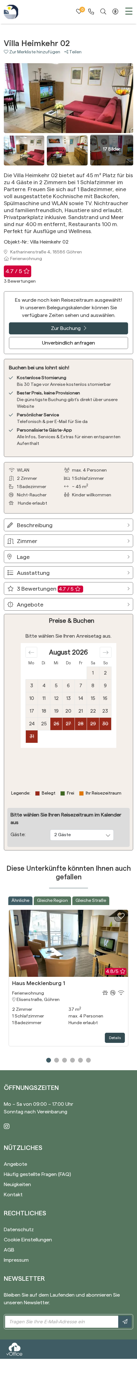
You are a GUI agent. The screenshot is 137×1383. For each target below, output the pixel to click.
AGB (9, 1249)
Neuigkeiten (17, 1184)
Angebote (15, 1164)
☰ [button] (129, 12)
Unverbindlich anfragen (68, 343)
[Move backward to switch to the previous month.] (31, 652)
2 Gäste (62, 835)
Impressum (16, 1260)
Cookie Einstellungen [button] (28, 1239)
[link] (91, 12)
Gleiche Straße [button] (91, 900)
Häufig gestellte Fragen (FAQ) (37, 1174)
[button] (34, 52)
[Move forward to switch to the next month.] (106, 652)
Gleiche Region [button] (52, 900)
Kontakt (13, 1194)
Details (115, 1038)
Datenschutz (19, 1229)
